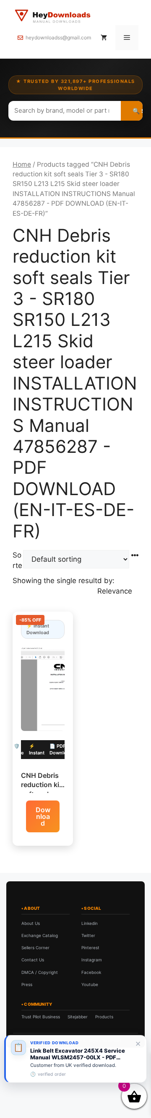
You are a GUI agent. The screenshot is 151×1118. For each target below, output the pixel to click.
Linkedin (89, 923)
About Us (30, 923)
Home (22, 164)
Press (26, 984)
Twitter (88, 935)
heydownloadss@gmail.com (58, 37)
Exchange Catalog (39, 935)
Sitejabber (78, 1016)
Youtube (89, 984)
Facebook (91, 972)
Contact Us (32, 959)
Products (104, 1016)
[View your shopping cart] (103, 37)
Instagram (91, 959)
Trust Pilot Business (40, 1016)
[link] (75, 1059)
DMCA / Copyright (39, 972)
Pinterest (90, 947)
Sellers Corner (35, 947)
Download (43, 816)
